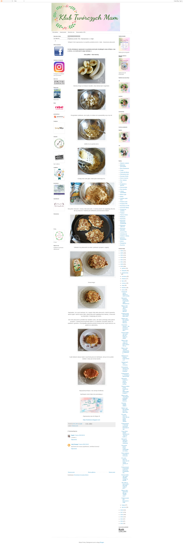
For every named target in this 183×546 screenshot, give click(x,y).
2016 (121, 514)
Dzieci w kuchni (124, 178)
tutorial (122, 241)
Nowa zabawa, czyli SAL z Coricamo (125, 454)
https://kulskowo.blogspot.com (91, 420)
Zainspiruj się (123, 234)
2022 (121, 259)
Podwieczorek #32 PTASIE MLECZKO (125, 315)
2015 (121, 516)
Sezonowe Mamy (124, 207)
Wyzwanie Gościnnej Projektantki (123, 222)
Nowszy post (71, 472)
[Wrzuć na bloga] (87, 424)
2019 (121, 266)
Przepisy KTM (123, 203)
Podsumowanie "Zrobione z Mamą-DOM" (125, 375)
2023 (121, 257)
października (125, 272)
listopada (124, 270)
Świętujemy (123, 243)
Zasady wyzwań (63, 32)
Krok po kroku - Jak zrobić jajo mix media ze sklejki (125, 335)
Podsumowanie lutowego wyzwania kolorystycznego (125, 426)
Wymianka (122, 218)
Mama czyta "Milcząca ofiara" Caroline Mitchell (125, 308)
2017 (121, 512)
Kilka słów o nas (71, 32)
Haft (121, 182)
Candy (121, 170)
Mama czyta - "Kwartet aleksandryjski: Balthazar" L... (125, 351)
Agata (72, 435)
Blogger (102, 542)
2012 (121, 523)
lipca (123, 281)
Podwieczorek (75, 425)
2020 (121, 264)
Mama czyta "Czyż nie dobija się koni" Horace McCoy (125, 343)
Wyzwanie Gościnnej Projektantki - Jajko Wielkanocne (125, 301)
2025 (121, 253)
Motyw (121, 196)
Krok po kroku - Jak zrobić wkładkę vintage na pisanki (125, 477)
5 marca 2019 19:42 (84, 444)
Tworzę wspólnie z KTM (80, 32)
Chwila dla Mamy (124, 172)
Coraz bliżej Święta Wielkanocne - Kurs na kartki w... (125, 434)
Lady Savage (74, 444)
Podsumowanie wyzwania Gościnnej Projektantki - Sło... (125, 470)
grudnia (124, 268)
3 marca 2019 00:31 (80, 435)
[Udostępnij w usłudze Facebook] (90, 424)
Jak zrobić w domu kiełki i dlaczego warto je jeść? (125, 485)
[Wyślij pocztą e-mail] (86, 424)
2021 (121, 262)
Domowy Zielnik (124, 176)
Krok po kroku (123, 187)
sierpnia (124, 278)
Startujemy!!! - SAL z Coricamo (125, 364)
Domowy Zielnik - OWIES (124, 404)
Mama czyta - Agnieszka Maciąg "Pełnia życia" (125, 493)
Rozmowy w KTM (124, 205)
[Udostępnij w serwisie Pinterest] (91, 424)
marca (123, 289)
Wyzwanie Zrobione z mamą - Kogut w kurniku (125, 381)
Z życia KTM (123, 232)
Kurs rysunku (123, 189)
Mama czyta (123, 194)
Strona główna (55, 32)
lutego (123, 505)
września (124, 276)
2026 (121, 250)
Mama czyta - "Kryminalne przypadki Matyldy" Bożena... (125, 398)
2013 (121, 521)
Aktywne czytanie (124, 163)
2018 (121, 510)
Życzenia (122, 245)
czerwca (124, 283)
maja (123, 285)
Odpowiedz (74, 439)
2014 (121, 519)
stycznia (124, 507)
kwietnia (124, 287)
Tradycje (122, 212)
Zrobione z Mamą (124, 236)
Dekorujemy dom (124, 174)
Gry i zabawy (123, 180)
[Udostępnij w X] (88, 424)
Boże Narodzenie (124, 168)
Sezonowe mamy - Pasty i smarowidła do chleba (125, 448)
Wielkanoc (122, 216)
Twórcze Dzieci (124, 214)
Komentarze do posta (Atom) (81, 475)
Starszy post (112, 472)
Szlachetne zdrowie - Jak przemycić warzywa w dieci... (125, 327)
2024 (121, 255)
